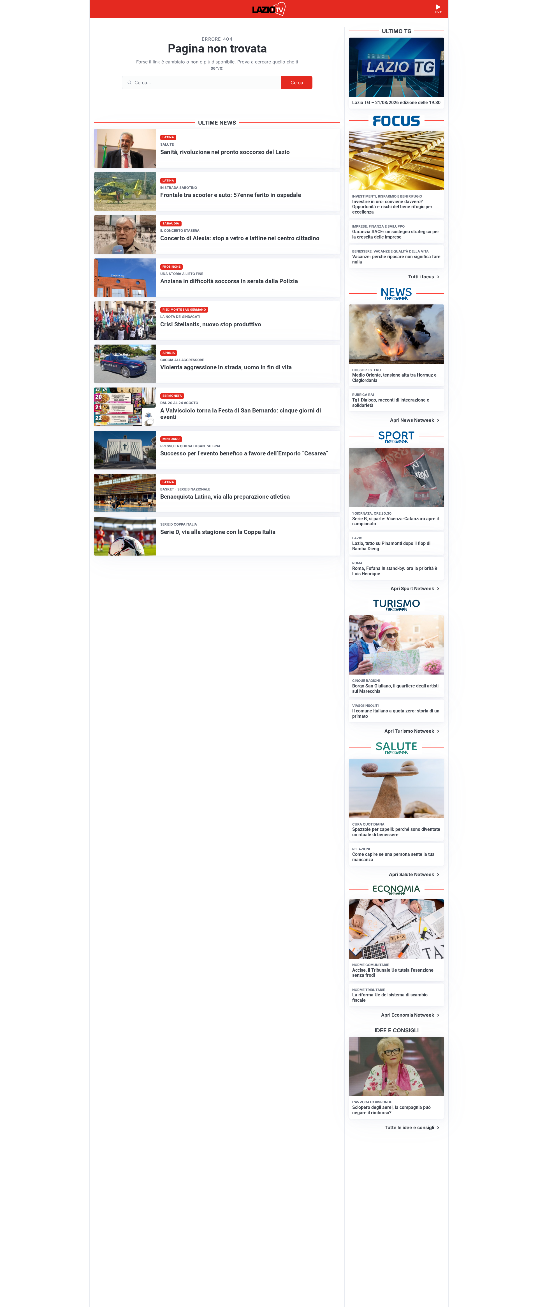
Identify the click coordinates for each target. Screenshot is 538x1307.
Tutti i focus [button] (421, 276)
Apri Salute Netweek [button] (411, 874)
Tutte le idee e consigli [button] (409, 1127)
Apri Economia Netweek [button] (407, 1015)
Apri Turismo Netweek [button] (409, 731)
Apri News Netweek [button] (412, 420)
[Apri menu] (100, 9)
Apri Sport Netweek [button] (412, 588)
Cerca (297, 82)
